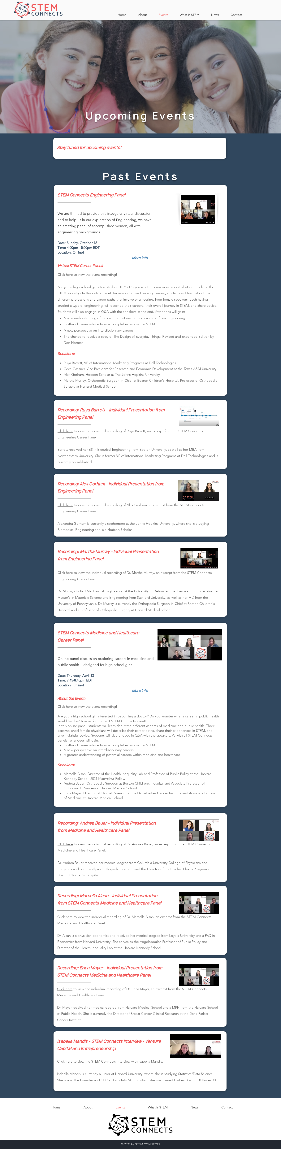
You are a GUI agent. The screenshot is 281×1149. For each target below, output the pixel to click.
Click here (65, 431)
